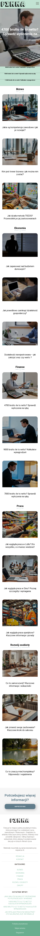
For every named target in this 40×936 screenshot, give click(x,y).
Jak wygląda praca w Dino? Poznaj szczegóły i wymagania (20, 589)
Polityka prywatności (20, 924)
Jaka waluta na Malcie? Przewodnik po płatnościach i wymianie (20, 897)
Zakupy (20, 885)
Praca (20, 506)
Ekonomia (20, 228)
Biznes (20, 89)
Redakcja (20, 856)
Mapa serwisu (20, 928)
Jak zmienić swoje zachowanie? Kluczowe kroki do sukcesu (20, 728)
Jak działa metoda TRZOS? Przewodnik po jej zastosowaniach (20, 217)
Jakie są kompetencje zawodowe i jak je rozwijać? (20, 128)
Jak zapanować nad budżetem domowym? (20, 267)
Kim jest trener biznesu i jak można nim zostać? (20, 173)
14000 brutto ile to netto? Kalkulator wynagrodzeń (20, 903)
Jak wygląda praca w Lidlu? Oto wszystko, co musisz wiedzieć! (20, 545)
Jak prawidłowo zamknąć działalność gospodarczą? (20, 312)
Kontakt (20, 859)
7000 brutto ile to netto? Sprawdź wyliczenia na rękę (20, 73)
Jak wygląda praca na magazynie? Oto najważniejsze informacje (20, 913)
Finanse (20, 366)
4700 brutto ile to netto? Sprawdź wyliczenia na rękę (19, 31)
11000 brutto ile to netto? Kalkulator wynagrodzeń (20, 80)
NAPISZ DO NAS (20, 806)
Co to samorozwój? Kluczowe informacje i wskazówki (20, 684)
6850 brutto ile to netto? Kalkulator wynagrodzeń (20, 908)
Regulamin (20, 933)
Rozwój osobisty (20, 644)
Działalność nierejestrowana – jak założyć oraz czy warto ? (20, 356)
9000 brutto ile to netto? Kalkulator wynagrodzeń (20, 67)
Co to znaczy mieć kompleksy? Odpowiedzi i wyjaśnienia (20, 773)
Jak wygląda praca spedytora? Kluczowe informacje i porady (20, 634)
